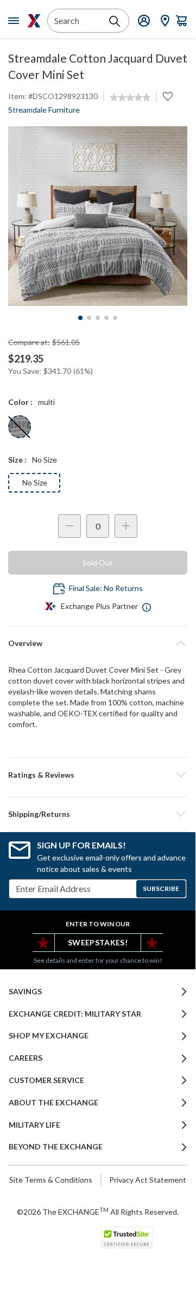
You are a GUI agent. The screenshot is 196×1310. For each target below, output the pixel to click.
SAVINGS (25, 991)
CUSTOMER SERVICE (46, 1080)
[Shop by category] (15, 20)
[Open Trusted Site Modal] (127, 1238)
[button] (97, 775)
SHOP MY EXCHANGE (48, 1035)
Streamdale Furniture (44, 109)
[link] (130, 97)
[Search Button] (114, 21)
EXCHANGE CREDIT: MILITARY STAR (75, 1014)
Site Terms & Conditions (50, 1179)
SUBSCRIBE (161, 888)
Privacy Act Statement (147, 1179)
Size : (17, 459)
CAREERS (25, 1058)
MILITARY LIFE (34, 1125)
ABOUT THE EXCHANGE (53, 1102)
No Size (34, 482)
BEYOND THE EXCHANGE (56, 1146)
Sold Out (98, 562)
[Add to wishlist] (167, 96)
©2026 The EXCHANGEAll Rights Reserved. (98, 1211)
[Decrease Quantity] (69, 526)
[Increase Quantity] (126, 526)
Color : (20, 402)
